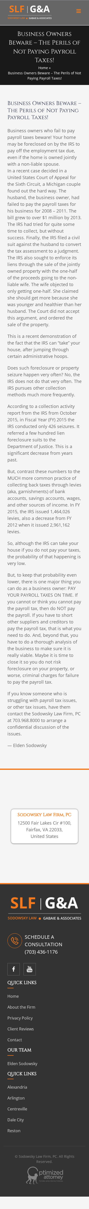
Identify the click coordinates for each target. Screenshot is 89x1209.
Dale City (15, 1120)
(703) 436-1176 (41, 951)
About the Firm (21, 1007)
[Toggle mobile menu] (79, 11)
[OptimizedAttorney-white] (44, 1169)
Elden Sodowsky (22, 1063)
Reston (14, 1130)
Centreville (17, 1109)
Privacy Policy (20, 1018)
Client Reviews (20, 1029)
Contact (14, 1040)
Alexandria (17, 1087)
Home (43, 67)
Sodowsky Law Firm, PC (44, 815)
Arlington (16, 1098)
